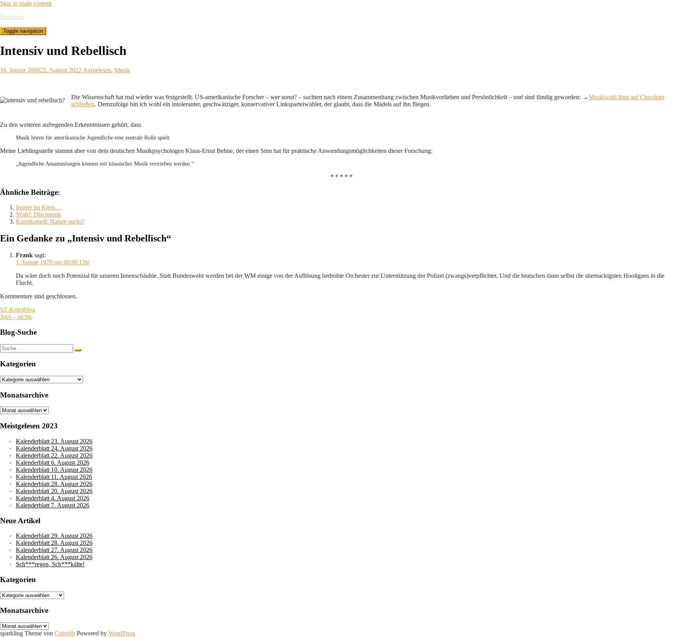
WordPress (121, 633)
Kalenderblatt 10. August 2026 (54, 469)
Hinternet (11, 16)
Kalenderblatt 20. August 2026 (54, 491)
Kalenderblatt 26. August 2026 (54, 557)
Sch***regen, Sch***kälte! (50, 564)
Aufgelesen (97, 70)
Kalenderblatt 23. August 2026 (54, 441)
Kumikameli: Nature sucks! (50, 221)
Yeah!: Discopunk (38, 214)
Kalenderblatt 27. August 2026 (54, 550)
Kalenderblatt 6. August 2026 (52, 462)
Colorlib (65, 633)
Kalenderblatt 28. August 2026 (54, 484)
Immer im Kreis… (38, 207)
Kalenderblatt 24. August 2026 (54, 448)
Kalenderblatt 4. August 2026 (52, 498)
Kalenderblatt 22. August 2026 (54, 455)
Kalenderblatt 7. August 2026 (52, 505)
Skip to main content (25, 3)
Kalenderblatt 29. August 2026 (54, 535)
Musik (122, 70)
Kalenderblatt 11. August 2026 (54, 476)
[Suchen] (78, 350)
